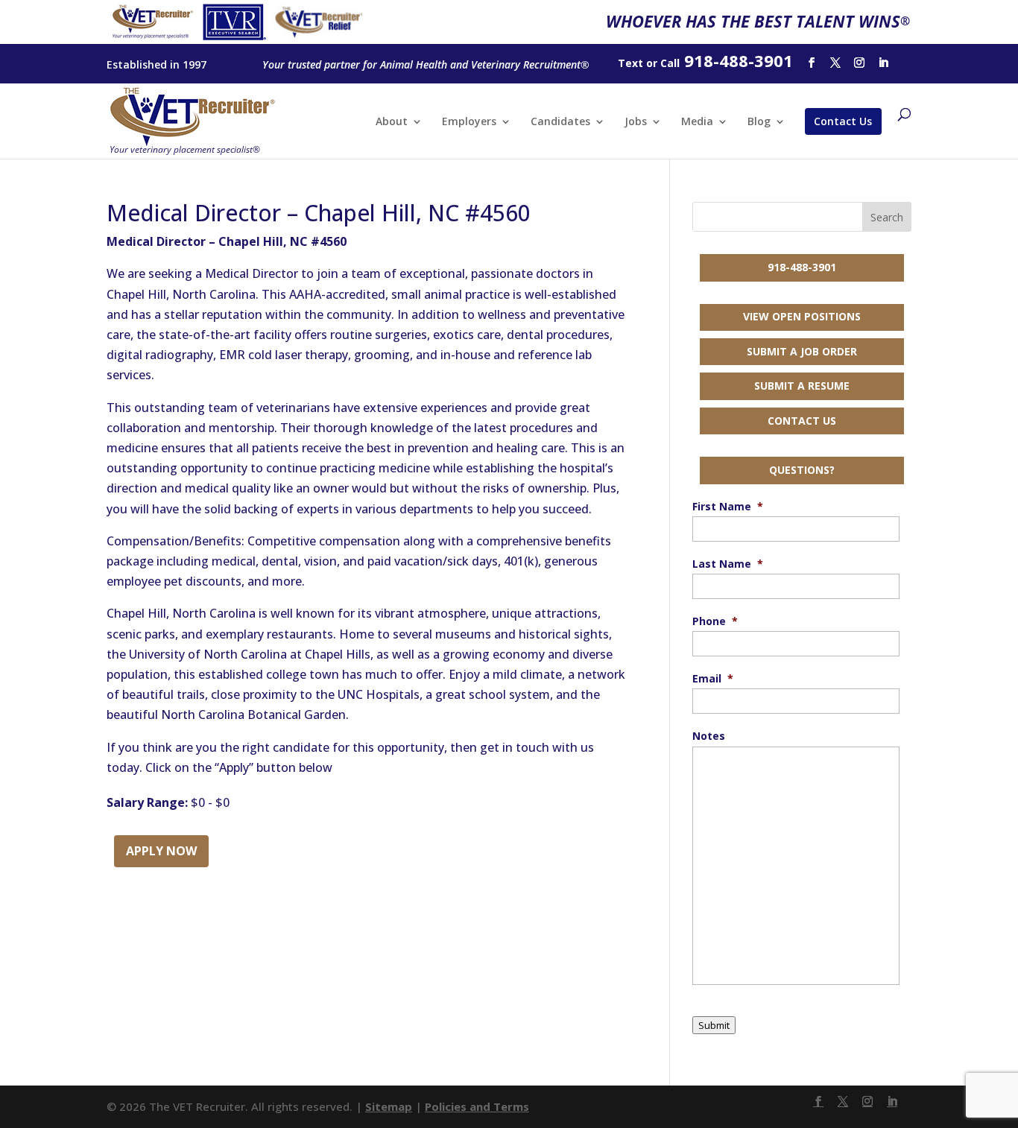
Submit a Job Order (802, 351)
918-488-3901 (802, 267)
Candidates (560, 122)
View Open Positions (802, 316)
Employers (469, 122)
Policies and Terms (477, 1106)
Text (630, 63)
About (392, 122)
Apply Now (161, 851)
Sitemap (388, 1106)
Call (670, 63)
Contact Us (843, 121)
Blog (759, 122)
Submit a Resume (802, 385)
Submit (714, 1025)
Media (697, 122)
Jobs (636, 122)
